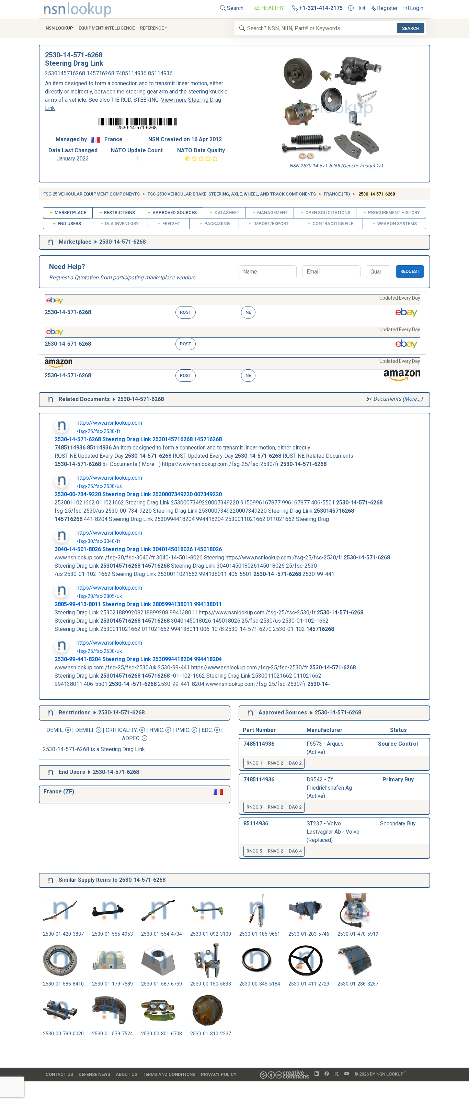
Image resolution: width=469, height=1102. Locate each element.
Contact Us (59, 1074)
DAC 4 (295, 851)
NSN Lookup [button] (59, 28)
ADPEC (130, 738)
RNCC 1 (254, 763)
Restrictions (119, 212)
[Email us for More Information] (361, 8)
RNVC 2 (275, 763)
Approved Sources (174, 212)
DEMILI (84, 730)
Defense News (94, 1074)
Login (416, 8)
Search (234, 8)
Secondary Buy (398, 823)
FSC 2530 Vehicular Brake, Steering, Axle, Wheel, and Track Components (232, 194)
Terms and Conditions (169, 1074)
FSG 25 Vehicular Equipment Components (91, 194)
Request (410, 271)
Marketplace (70, 212)
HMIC (156, 730)
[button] (232, 307)
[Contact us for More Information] (350, 8)
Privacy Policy (219, 1074)
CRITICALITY (121, 730)
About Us (126, 1074)
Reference (152, 28)
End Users (69, 223)
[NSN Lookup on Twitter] (337, 1074)
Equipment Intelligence (107, 28)
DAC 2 (295, 763)
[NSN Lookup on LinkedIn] (317, 1074)
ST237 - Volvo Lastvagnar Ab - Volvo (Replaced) (333, 831)
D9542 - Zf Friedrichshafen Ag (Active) (329, 787)
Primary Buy (398, 779)
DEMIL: (55, 730)
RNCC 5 (254, 851)
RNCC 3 (254, 807)
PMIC (182, 730)
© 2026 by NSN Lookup (380, 1074)
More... (412, 399)
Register (387, 8)
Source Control (398, 744)
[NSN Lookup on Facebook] (327, 1074)
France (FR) (337, 194)
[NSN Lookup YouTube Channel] (347, 1074)
